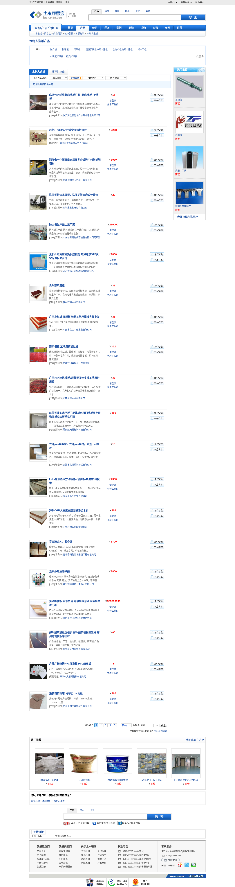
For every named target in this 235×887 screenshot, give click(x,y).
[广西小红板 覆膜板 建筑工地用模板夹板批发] (38, 324)
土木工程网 (36, 836)
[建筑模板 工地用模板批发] (38, 354)
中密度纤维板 (56, 56)
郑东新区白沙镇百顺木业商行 (77, 649)
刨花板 (65, 49)
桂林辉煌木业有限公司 (74, 302)
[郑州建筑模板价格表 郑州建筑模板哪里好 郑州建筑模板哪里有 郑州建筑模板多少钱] (38, 640)
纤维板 (77, 49)
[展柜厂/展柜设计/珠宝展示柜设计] (38, 137)
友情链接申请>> (63, 836)
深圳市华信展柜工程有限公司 (74, 143)
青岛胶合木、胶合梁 (60, 541)
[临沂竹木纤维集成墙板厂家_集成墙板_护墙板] (38, 102)
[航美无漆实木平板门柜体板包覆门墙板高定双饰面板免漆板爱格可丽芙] (38, 420)
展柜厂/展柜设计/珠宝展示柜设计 (68, 129)
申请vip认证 (42, 863)
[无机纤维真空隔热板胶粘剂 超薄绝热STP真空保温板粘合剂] (38, 262)
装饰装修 (68, 33)
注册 (67, 2)
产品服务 (101, 855)
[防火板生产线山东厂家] (38, 232)
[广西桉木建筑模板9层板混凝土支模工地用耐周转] (38, 385)
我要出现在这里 (195, 739)
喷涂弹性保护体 (49, 779)
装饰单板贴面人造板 (123, 49)
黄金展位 (63, 863)
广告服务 (63, 859)
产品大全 (41, 851)
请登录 (59, 2)
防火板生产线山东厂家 (62, 224)
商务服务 (185, 2)
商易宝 (47, 33)
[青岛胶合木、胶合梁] (38, 549)
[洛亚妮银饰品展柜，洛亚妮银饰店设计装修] (38, 202)
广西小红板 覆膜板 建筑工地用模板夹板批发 (74, 316)
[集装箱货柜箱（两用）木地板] (38, 701)
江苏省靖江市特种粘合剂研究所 (78, 271)
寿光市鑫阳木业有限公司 (75, 496)
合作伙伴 (101, 851)
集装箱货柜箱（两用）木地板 (66, 693)
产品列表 (57, 33)
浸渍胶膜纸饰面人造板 (97, 49)
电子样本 (41, 855)
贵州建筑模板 (57, 285)
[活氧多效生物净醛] (38, 579)
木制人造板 (92, 33)
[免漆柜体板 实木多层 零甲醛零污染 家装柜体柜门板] (38, 609)
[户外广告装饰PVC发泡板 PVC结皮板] (38, 671)
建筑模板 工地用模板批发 (63, 346)
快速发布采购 (43, 859)
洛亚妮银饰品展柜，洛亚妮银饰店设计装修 (73, 194)
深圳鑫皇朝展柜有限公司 (75, 208)
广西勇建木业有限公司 (74, 398)
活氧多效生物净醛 (59, 571)
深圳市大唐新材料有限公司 (73, 676)
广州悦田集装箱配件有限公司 (77, 706)
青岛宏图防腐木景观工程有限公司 (79, 554)
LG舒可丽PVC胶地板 (186, 779)
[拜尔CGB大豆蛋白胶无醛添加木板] (38, 518)
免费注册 (41, 867)
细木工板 (142, 49)
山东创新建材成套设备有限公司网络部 (81, 237)
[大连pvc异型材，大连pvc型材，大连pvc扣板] (38, 452)
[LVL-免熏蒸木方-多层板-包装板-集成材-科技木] (38, 487)
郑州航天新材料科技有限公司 (77, 429)
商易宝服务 (64, 851)
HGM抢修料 (84, 779)
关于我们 (85, 851)
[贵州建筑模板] (38, 293)
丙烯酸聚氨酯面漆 (117, 779)
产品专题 (101, 863)
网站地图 (85, 863)
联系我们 (85, 855)
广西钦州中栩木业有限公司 (76, 363)
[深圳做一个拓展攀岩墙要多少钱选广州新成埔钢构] (38, 167)
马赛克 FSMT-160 (152, 779)
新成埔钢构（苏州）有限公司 (77, 180)
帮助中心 (199, 2)
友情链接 (38, 831)
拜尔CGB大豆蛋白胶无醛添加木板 (68, 510)
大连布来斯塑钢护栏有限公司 (77, 465)
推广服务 (63, 855)
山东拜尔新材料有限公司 (75, 527)
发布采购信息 (160, 731)
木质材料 (80, 33)
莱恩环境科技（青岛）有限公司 (78, 584)
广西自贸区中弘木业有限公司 (77, 329)
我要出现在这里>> (187, 216)
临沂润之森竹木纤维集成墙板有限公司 (81, 115)
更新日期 (74, 78)
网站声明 (85, 859)
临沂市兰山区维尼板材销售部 (77, 618)
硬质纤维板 (71, 56)
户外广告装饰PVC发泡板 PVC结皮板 (70, 663)
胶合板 (53, 49)
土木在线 (170, 2)
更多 (201, 56)
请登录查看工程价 (112, 102)
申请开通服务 (65, 867)
